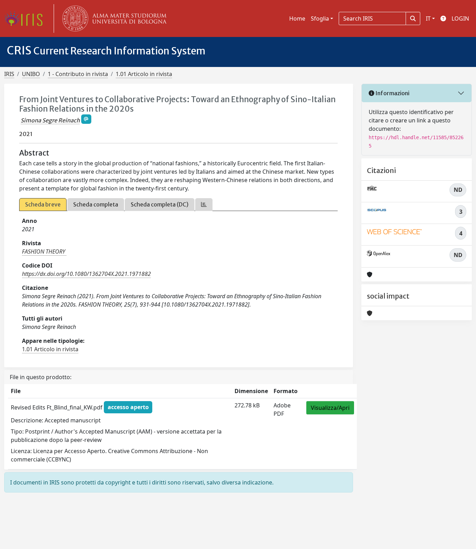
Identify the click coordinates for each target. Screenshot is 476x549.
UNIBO (31, 74)
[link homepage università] (113, 18)
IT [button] (428, 18)
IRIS (9, 74)
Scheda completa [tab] (95, 204)
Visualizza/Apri (330, 408)
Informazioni (391, 93)
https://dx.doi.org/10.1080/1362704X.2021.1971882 (86, 274)
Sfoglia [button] (320, 18)
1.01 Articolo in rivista (144, 74)
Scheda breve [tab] (43, 204)
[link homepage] (26, 18)
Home (297, 18)
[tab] (204, 204)
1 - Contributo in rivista (78, 74)
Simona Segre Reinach (50, 120)
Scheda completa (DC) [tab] (160, 204)
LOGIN (460, 18)
